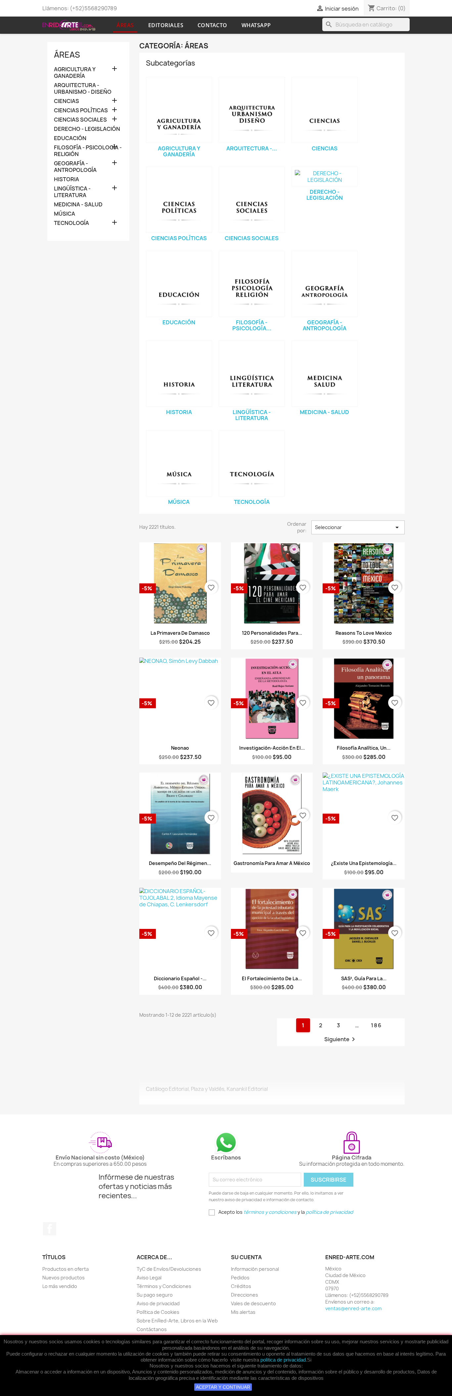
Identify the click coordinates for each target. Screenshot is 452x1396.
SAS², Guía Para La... (363, 978)
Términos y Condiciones (164, 1286)
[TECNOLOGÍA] (252, 463)
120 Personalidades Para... (272, 633)
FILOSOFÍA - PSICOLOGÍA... (251, 325)
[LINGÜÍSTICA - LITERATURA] (252, 374)
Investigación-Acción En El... (272, 748)
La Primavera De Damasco (180, 633)
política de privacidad (283, 1360)
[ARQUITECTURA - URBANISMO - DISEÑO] (252, 110)
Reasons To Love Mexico (364, 633)
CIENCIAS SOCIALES (80, 119)
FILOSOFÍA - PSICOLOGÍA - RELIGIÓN (88, 151)
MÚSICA (64, 213)
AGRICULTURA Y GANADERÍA (74, 73)
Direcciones (244, 1295)
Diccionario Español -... (180, 978)
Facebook (49, 1228)
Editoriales (166, 25)
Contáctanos (152, 1329)
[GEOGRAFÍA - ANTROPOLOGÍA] (325, 284)
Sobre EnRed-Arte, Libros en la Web (177, 1320)
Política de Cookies (158, 1312)
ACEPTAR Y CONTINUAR (223, 1387)
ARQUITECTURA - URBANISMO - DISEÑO (83, 88)
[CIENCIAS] (325, 110)
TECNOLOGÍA (71, 223)
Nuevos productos (63, 1277)
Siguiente (340, 1039)
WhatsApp (256, 25)
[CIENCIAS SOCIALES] (252, 200)
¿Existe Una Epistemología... (363, 863)
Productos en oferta (65, 1269)
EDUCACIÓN (70, 138)
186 (376, 1025)
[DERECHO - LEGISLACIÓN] (325, 177)
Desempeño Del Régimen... (180, 863)
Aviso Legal (149, 1277)
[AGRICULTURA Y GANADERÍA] (179, 110)
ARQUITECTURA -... (251, 148)
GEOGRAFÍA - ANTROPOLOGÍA (75, 167)
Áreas (125, 25)
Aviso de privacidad (158, 1303)
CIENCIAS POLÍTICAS (81, 110)
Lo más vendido (59, 1286)
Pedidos (240, 1277)
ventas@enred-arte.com (353, 1308)
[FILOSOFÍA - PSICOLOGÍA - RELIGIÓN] (252, 284)
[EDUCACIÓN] (179, 284)
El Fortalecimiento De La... (272, 978)
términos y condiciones (270, 1212)
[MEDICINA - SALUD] (325, 374)
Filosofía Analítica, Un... (363, 748)
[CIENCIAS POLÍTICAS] (179, 200)
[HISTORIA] (179, 374)
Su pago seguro (155, 1295)
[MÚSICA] (179, 463)
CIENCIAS (66, 101)
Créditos (241, 1286)
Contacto (212, 25)
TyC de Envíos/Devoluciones (169, 1269)
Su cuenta (246, 1257)
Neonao (180, 748)
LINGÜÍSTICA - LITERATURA (72, 192)
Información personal (255, 1269)
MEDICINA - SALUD (78, 204)
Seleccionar (358, 527)
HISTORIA (66, 179)
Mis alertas (243, 1312)
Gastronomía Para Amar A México (272, 863)
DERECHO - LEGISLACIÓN (87, 129)
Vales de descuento (253, 1303)
